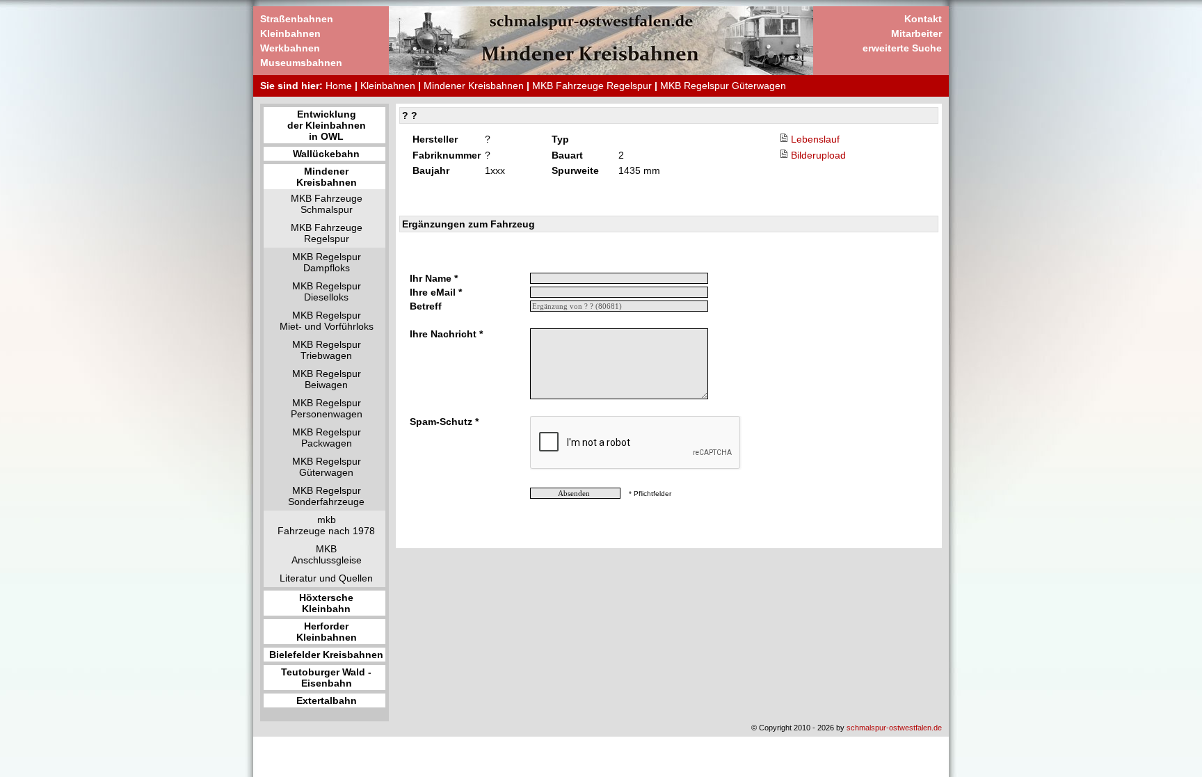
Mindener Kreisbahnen (474, 85)
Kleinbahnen (290, 33)
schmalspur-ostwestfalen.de (894, 727)
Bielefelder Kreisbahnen (326, 654)
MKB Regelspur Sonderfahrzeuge (326, 496)
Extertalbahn (326, 700)
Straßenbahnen (296, 18)
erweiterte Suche (902, 48)
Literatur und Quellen (326, 578)
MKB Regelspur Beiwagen (326, 379)
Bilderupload (818, 155)
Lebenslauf (815, 139)
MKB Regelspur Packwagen (326, 437)
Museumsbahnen (301, 62)
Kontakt (923, 18)
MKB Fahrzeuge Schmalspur (326, 204)
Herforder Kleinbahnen (326, 631)
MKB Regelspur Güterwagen (723, 85)
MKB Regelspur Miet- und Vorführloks (327, 321)
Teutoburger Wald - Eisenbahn (326, 677)
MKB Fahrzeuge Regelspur (592, 85)
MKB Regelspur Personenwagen (326, 408)
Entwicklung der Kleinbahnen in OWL (326, 125)
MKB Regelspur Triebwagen (326, 350)
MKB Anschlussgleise (326, 554)
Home (339, 85)
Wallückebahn (326, 153)
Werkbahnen (290, 48)
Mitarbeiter (916, 33)
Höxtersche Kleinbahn (326, 603)
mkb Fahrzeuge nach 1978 (326, 525)
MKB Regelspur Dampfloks (326, 262)
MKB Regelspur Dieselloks (326, 291)
